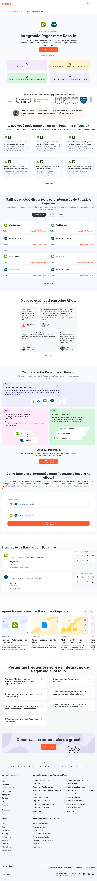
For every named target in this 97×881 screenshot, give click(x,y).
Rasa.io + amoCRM (73, 797)
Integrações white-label (40, 824)
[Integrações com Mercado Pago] (93, 555)
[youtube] (89, 874)
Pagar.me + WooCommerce (43, 787)
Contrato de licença (47, 865)
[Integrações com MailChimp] (77, 577)
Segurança (79, 867)
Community (5, 844)
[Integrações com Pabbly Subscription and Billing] (77, 561)
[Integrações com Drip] (93, 582)
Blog (3, 827)
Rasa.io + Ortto (71, 784)
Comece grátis (48, 50)
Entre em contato (90, 867)
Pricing (4, 824)
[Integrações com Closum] (83, 582)
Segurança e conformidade (42, 834)
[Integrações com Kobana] (88, 555)
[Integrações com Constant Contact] (88, 582)
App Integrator (6, 837)
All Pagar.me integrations (42, 780)
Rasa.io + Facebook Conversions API (79, 790)
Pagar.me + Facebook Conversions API (47, 790)
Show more (6, 810)
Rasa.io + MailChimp (73, 808)
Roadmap (5, 840)
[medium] (93, 874)
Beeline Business (8, 788)
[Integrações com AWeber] (88, 577)
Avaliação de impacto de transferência (61, 867)
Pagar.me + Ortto (39, 784)
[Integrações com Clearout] (77, 582)
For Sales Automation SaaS (41, 837)
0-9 (12, 766)
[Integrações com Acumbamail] (83, 577)
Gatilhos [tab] (51, 215)
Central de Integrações (8, 11)
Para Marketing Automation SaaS (43, 840)
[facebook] (79, 874)
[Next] (51, 355)
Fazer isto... (11, 510)
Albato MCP (37, 844)
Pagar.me (23, 11)
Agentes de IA (6, 850)
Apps (17, 11)
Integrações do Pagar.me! (38, 231)
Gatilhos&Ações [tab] (39, 215)
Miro (3, 781)
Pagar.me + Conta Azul (41, 801)
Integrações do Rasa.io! (39, 244)
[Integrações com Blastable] (93, 577)
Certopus (5, 798)
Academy (5, 834)
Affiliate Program (7, 847)
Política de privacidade (63, 865)
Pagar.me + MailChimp (41, 808)
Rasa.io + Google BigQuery (76, 804)
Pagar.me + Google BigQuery (43, 804)
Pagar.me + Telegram (40, 794)
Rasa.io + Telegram (73, 794)
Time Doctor (6, 791)
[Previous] (46, 355)
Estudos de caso (38, 830)
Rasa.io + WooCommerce (75, 787)
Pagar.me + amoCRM (40, 797)
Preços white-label (39, 827)
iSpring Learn (7, 795)
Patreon (5, 805)
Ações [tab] (61, 215)
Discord (4, 801)
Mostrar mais (48, 184)
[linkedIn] (84, 874)
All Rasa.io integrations (74, 780)
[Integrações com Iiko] (77, 555)
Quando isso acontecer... (15, 499)
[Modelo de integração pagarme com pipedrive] (16, 143)
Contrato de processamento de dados (84, 865)
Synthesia (5, 784)
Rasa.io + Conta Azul (74, 801)
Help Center (6, 830)
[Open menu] (93, 4)
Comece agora (48, 747)
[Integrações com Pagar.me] (83, 561)
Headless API (37, 847)
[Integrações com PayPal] (88, 561)
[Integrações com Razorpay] (93, 561)
